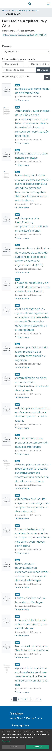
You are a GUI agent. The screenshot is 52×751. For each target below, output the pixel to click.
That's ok (37, 746)
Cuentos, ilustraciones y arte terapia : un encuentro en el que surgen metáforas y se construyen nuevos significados (32, 537)
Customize (6, 741)
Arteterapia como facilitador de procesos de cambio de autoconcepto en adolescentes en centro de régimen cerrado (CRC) (32, 257)
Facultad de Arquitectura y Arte (25, 10)
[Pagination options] (47, 77)
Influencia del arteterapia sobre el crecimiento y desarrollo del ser (31, 624)
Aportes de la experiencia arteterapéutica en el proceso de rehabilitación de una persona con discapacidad (32, 676)
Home (5, 10)
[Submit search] (29, 4)
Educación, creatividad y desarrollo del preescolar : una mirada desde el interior (32, 287)
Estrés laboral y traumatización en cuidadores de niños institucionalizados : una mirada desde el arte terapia (32, 572)
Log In (39, 3)
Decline (13, 746)
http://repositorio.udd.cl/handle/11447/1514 (24, 34)
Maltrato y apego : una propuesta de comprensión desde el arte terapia (32, 443)
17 (36, 699)
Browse (44, 69)
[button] (33, 4)
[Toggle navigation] (48, 4)
